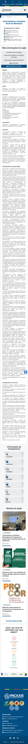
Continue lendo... (6, 545)
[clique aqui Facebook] (14, 738)
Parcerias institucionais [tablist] (14, 52)
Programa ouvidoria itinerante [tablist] (14, 60)
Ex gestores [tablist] (14, 63)
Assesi (8, 742)
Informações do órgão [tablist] (14, 66)
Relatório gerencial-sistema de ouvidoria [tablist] (14, 56)
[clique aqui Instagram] (17, 738)
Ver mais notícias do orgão (14, 620)
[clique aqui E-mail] (10, 738)
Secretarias (9, 16)
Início (3, 16)
